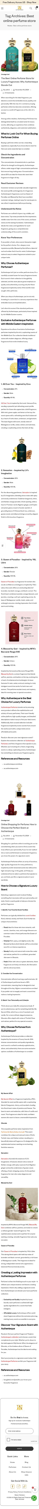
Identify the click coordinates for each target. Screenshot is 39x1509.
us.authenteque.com (11, 769)
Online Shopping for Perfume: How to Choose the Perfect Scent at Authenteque (19, 828)
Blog (26, 1462)
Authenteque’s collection (10, 1337)
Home (9, 26)
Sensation (25, 493)
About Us (12, 1472)
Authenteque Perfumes (9, 707)
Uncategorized (5, 74)
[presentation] (22, 1440)
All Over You (5, 403)
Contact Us (26, 1467)
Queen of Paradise (7, 582)
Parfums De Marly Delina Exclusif (12, 1132)
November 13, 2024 (22, 836)
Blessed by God (6, 674)
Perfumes (12, 1467)
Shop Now (31, 3)
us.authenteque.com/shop (13, 764)
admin (8, 90)
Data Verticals (19, 1499)
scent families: (31, 916)
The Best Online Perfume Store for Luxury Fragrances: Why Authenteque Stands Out (19, 82)
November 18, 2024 (22, 90)
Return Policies (19, 1495)
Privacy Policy (12, 1492)
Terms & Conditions (24, 1492)
